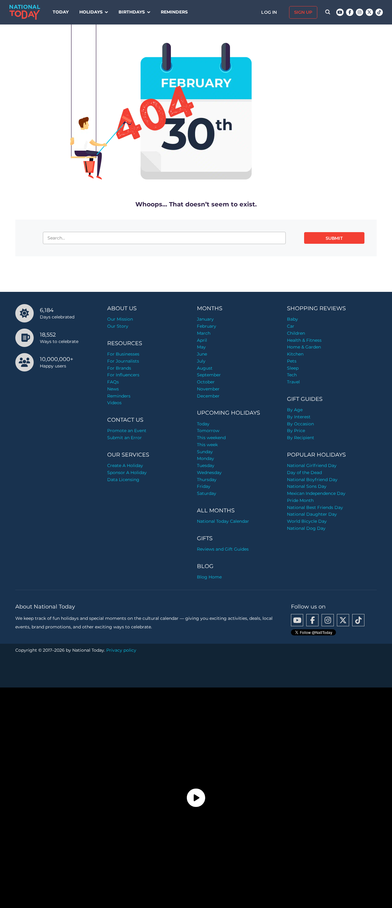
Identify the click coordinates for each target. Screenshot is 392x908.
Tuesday (205, 465)
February (206, 326)
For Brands (119, 368)
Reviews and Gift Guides (223, 549)
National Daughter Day (312, 514)
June (202, 354)
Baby (292, 319)
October (206, 382)
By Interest (299, 417)
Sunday (205, 451)
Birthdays (132, 12)
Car (290, 326)
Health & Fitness (304, 340)
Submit (334, 238)
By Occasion (300, 424)
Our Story (117, 326)
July (201, 361)
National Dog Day (306, 528)
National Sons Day (306, 486)
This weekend (211, 437)
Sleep (293, 368)
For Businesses (123, 354)
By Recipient (300, 437)
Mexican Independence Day (316, 493)
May (201, 347)
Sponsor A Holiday (127, 472)
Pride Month (300, 500)
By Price (296, 430)
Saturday (206, 493)
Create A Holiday (125, 465)
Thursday (207, 479)
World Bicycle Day (307, 521)
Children (296, 333)
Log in (269, 12)
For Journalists (123, 361)
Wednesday (209, 472)
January (205, 319)
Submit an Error (124, 437)
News (113, 389)
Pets (291, 361)
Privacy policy (121, 650)
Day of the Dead (304, 472)
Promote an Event (126, 430)
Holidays (91, 12)
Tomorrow (208, 430)
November (208, 389)
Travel (293, 382)
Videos (114, 402)
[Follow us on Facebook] (349, 12)
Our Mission (120, 319)
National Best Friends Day (315, 507)
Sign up (303, 12)
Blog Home (209, 577)
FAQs (113, 382)
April (202, 340)
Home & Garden (304, 347)
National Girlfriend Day (312, 465)
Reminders (174, 12)
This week (207, 444)
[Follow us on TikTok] (379, 12)
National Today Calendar (223, 521)
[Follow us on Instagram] (359, 12)
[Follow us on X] (369, 12)
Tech (292, 375)
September (209, 375)
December (208, 396)
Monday (205, 458)
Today (61, 12)
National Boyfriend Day (312, 479)
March (203, 333)
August (205, 368)
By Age (295, 410)
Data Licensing (123, 479)
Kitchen (295, 354)
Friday (203, 486)
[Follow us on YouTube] (340, 12)
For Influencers (123, 375)
